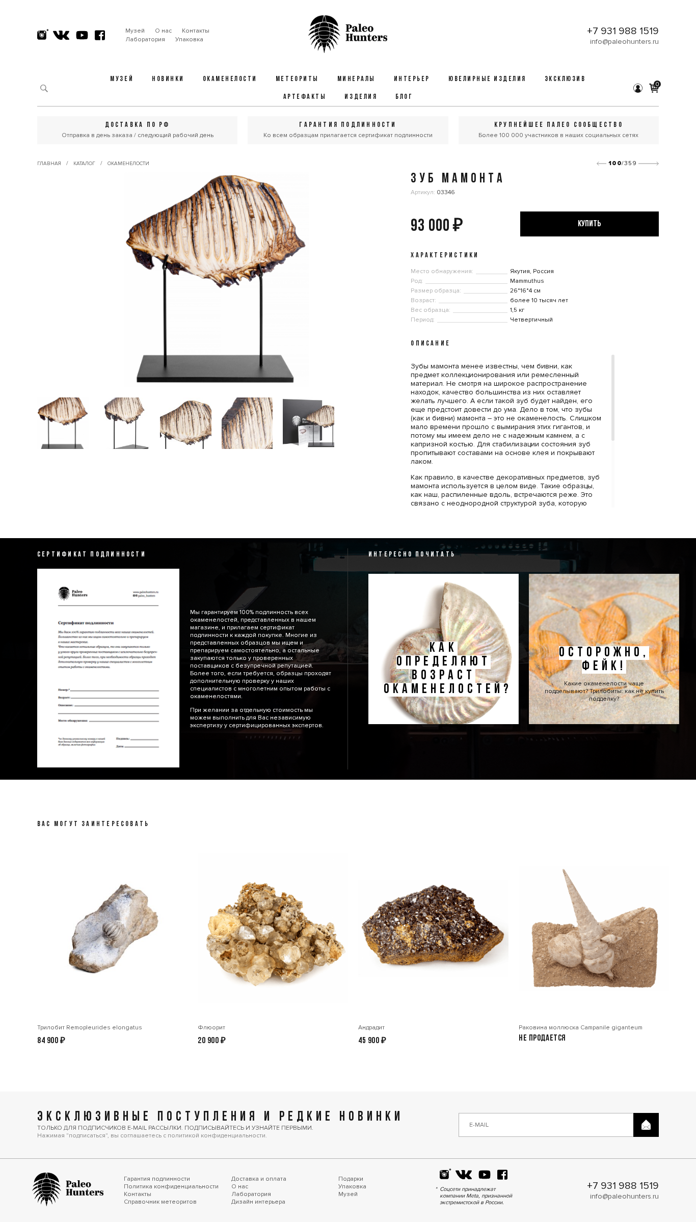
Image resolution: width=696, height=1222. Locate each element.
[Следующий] (648, 164)
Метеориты (297, 79)
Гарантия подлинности (157, 1179)
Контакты (195, 31)
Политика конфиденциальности (171, 1186)
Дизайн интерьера (258, 1202)
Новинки (168, 79)
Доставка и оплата (258, 1179)
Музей (135, 31)
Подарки (350, 1179)
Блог (404, 97)
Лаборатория (145, 39)
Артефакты (305, 97)
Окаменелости (230, 79)
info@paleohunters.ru (624, 41)
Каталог (84, 164)
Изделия (360, 97)
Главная (49, 164)
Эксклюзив (565, 79)
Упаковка (189, 39)
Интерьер (412, 79)
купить (589, 224)
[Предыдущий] (601, 164)
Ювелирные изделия (487, 79)
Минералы (356, 79)
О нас (163, 31)
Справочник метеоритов (160, 1202)
